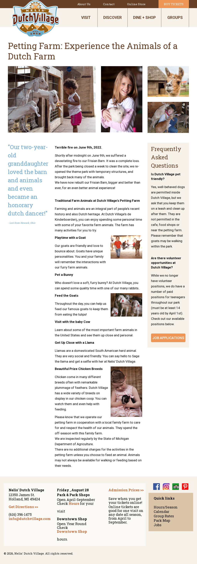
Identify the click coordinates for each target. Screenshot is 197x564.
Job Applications (168, 338)
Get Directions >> (23, 507)
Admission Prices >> (126, 490)
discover (112, 17)
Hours (74, 503)
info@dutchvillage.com (30, 519)
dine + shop (144, 17)
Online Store (136, 4)
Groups (175, 17)
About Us (83, 4)
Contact (108, 4)
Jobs (157, 525)
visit (86, 17)
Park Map (162, 520)
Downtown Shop (72, 531)
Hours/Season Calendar (166, 509)
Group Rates (164, 516)
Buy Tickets (174, 4)
